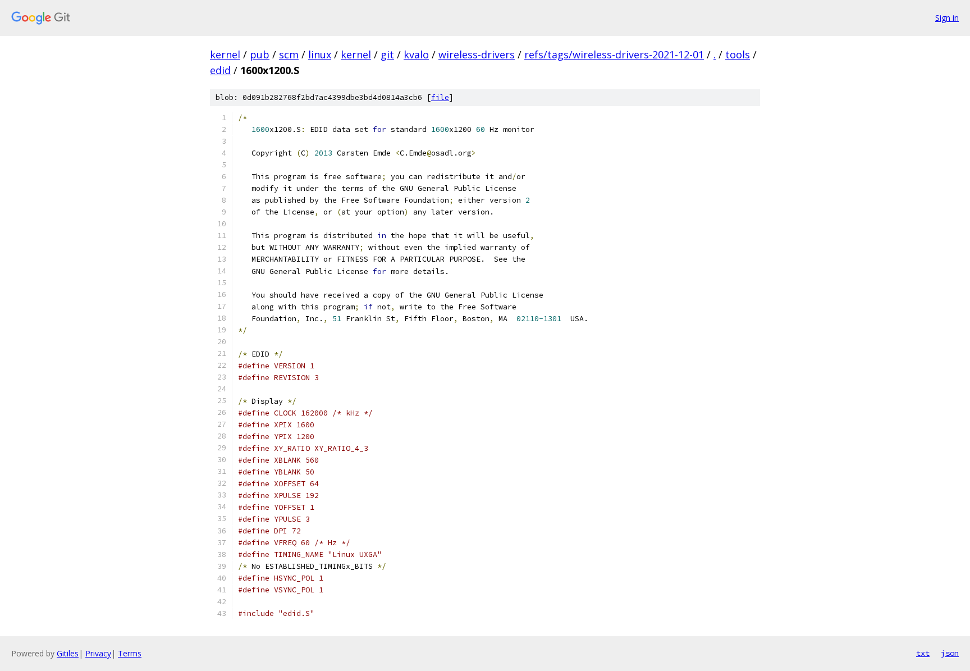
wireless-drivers (476, 54)
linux (319, 54)
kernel (225, 54)
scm (289, 54)
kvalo (416, 54)
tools (737, 54)
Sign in (947, 17)
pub (259, 54)
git (387, 54)
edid (220, 70)
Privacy (98, 653)
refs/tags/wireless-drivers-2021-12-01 (614, 54)
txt (923, 653)
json (950, 653)
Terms (129, 653)
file (440, 97)
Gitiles (68, 653)
